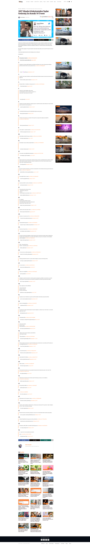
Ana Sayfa (28, 1)
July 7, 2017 (31, 138)
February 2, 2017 (31, 427)
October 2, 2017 (31, 381)
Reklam (67, 543)
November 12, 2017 (30, 247)
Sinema (48, 1)
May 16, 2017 (37, 319)
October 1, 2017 (32, 131)
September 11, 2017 (32, 346)
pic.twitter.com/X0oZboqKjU (32, 271)
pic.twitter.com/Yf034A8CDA (39, 142)
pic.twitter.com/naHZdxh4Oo (42, 425)
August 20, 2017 (29, 86)
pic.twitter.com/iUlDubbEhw (32, 222)
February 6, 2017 (30, 113)
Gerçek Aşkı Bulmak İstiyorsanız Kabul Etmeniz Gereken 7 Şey (48, 519)
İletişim (70, 543)
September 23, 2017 (33, 359)
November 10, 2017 (32, 240)
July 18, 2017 (27, 99)
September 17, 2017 (34, 338)
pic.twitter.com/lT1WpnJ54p (41, 419)
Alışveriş (41, 1)
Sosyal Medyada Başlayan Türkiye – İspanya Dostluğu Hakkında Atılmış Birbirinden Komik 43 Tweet (23, 507)
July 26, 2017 (31, 365)
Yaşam (44, 1)
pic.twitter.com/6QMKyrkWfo (36, 398)
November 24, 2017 (35, 218)
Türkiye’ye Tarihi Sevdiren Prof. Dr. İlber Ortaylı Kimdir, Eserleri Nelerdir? (23, 495)
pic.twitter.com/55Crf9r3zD (32, 245)
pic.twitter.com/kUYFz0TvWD (38, 153)
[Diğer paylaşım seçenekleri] (52, 40)
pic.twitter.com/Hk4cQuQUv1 (36, 252)
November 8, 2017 (33, 231)
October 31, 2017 (31, 125)
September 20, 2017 (30, 313)
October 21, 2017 (38, 414)
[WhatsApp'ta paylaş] (50, 40)
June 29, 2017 (28, 273)
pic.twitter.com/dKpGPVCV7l (32, 357)
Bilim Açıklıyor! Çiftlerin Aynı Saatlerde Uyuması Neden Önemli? (23, 530)
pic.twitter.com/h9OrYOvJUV (24, 371)
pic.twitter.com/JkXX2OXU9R (32, 229)
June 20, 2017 (32, 267)
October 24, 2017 (30, 436)
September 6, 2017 (34, 352)
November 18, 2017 (29, 164)
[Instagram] (67, 1)
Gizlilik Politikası (51, 543)
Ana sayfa (19, 8)
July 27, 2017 (29, 373)
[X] (65, 1)
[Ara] (71, 2)
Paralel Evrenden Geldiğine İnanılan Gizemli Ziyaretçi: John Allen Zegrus (23, 483)
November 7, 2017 (34, 79)
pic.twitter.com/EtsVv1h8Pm (26, 434)
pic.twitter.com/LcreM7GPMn (37, 182)
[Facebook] (42, 540)
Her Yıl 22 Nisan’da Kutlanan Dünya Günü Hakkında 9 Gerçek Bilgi (35, 472)
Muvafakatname (57, 543)
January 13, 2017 (32, 178)
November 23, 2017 (30, 305)
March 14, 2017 (31, 408)
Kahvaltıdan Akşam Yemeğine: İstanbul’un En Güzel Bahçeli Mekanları (47, 461)
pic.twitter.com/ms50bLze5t (32, 344)
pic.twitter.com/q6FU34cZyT (30, 265)
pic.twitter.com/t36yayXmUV (31, 350)
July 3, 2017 (29, 387)
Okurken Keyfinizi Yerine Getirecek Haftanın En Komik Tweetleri (35, 495)
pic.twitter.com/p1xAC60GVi (37, 136)
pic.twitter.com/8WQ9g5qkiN (40, 65)
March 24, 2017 (32, 328)
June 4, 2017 (33, 60)
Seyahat (51, 1)
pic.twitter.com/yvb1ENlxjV (35, 209)
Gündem (32, 1)
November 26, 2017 (34, 400)
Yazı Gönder (59, 1)
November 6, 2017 (37, 224)
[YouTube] (69, 1)
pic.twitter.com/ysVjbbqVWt (29, 363)
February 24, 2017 (36, 421)
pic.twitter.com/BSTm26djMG (30, 317)
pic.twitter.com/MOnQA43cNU (30, 326)
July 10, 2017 (32, 155)
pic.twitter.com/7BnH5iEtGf (32, 385)
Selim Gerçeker (22, 17)
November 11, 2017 (33, 195)
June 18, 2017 (29, 394)
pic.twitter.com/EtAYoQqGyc (39, 84)
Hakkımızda (42, 543)
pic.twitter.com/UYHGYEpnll (29, 336)
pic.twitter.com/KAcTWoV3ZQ (35, 129)
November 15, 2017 (32, 281)
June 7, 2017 (34, 292)
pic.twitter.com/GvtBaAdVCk (33, 176)
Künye (47, 543)
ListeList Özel (36, 1)
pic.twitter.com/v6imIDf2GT (32, 303)
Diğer (55, 1)
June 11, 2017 (36, 172)
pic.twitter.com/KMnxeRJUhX (34, 216)
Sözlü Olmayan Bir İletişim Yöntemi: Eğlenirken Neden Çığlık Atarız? (23, 519)
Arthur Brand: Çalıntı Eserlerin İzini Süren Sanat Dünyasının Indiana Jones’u (35, 530)
